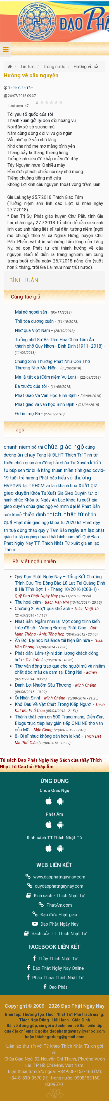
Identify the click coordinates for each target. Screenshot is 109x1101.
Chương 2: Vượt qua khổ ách (42, 608)
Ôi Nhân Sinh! (27, 698)
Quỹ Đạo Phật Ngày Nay (36, 596)
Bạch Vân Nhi (57, 602)
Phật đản (22, 522)
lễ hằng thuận (49, 470)
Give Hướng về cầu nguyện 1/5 (42, 102)
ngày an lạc (81, 530)
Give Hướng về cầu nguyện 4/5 (56, 102)
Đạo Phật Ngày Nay (59, 924)
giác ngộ (40, 522)
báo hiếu (58, 478)
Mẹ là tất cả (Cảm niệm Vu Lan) (45, 377)
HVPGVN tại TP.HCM (24, 485)
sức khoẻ (13, 514)
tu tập (19, 536)
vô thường (79, 477)
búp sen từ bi (22, 470)
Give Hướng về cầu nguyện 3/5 (51, 102)
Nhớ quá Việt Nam (32, 330)
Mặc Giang (43, 730)
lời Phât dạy (88, 522)
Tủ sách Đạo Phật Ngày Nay (29, 760)
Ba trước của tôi (31, 386)
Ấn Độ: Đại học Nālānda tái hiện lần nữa (52, 640)
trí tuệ (10, 530)
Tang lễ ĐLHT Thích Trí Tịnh (64, 455)
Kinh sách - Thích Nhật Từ (59, 895)
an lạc (93, 543)
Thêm (9, 549)
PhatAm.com (58, 905)
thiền (68, 470)
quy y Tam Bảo (52, 530)
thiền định (34, 514)
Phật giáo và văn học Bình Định (44, 404)
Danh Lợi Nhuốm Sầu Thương (43, 685)
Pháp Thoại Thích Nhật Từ (57, 977)
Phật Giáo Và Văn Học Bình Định (46, 395)
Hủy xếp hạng (37, 102)
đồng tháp (27, 530)
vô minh (61, 506)
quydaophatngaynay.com (58, 886)
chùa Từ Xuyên (74, 462)
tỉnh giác (82, 470)
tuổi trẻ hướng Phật (29, 478)
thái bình (57, 536)
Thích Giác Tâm (21, 88)
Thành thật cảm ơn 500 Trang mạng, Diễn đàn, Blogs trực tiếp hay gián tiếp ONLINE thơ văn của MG (59, 723)
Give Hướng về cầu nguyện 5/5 (61, 102)
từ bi (93, 493)
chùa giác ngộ (64, 446)
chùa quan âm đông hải (37, 462)
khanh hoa (67, 485)
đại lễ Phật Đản (85, 506)
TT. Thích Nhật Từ (52, 543)
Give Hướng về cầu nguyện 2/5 (46, 102)
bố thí (37, 447)
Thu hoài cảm (28, 602)
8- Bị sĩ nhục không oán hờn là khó (47, 736)
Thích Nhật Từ (86, 608)
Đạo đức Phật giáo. (58, 914)
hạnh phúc (13, 500)
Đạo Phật (57, 987)
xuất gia (79, 543)
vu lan (51, 485)
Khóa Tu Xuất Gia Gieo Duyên (58, 493)
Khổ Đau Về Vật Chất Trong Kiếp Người (53, 704)
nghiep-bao (37, 536)
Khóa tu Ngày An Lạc (44, 500)
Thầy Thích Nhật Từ (57, 958)
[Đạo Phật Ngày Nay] (10, 66)
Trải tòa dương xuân (34, 321)
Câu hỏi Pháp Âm (35, 766)
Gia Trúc (33, 660)
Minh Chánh (85, 685)
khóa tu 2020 (63, 522)
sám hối (74, 536)
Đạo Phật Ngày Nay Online (57, 968)
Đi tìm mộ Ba (27, 413)
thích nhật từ (65, 514)
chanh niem (17, 447)
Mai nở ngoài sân (31, 312)
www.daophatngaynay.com (58, 877)
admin (91, 672)
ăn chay (26, 455)
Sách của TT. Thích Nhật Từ (58, 933)
